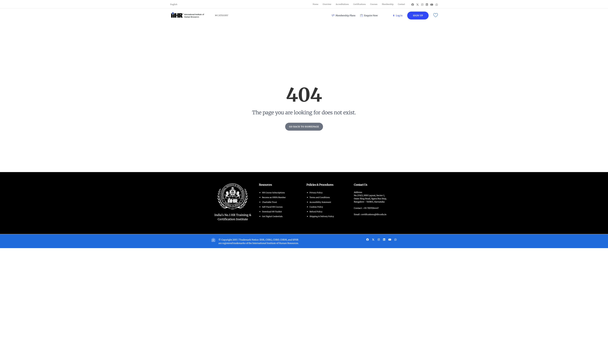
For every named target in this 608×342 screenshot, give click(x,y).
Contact (401, 4)
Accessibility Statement (320, 202)
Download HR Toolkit (272, 211)
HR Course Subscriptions (273, 192)
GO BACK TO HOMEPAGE (304, 126)
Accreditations (342, 4)
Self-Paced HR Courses (272, 207)
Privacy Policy (316, 192)
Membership (387, 4)
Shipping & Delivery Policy (322, 216)
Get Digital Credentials (272, 216)
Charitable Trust (269, 202)
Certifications (359, 4)
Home (315, 4)
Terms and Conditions (320, 197)
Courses (373, 4)
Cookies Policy (316, 207)
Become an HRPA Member (274, 197)
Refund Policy (316, 211)
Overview (327, 4)
